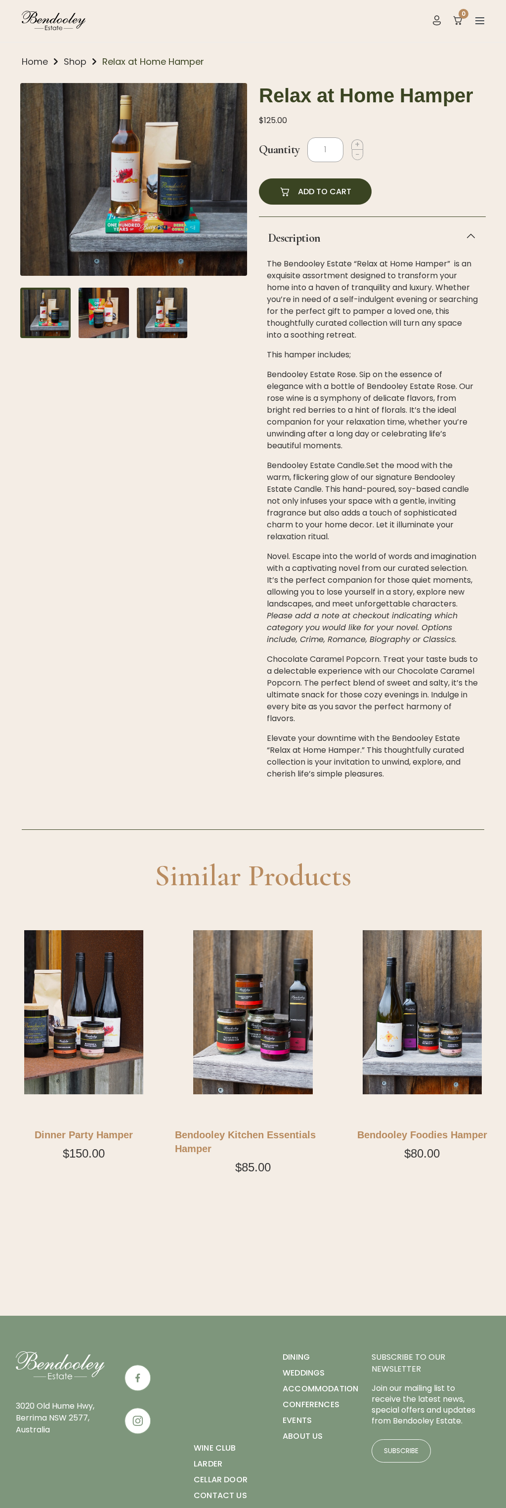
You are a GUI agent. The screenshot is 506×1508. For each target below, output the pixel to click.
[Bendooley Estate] (54, 20)
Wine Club (215, 1448)
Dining (296, 1357)
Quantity (279, 149)
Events (297, 1420)
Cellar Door (221, 1479)
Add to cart (324, 191)
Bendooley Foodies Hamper (422, 1134)
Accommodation (320, 1388)
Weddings (304, 1373)
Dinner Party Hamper (84, 1134)
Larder (208, 1463)
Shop (75, 61)
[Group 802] (138, 1421)
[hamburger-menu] (479, 20)
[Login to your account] (436, 20)
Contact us (220, 1495)
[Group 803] (138, 1378)
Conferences (311, 1404)
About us (303, 1436)
